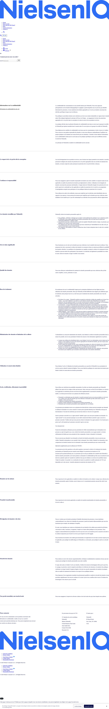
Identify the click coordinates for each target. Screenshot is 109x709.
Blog (4, 26)
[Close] (1, 698)
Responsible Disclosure (8, 659)
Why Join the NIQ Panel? (9, 25)
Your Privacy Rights (8, 657)
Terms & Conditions (7, 653)
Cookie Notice (6, 658)
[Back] (1, 54)
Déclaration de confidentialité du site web (9, 109)
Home (4, 22)
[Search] (4, 32)
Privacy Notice (6, 655)
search (1, 60)
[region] (54, 706)
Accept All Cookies (89, 706)
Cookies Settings (78, 706)
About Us (5, 29)
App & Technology (7, 27)
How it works (6, 23)
